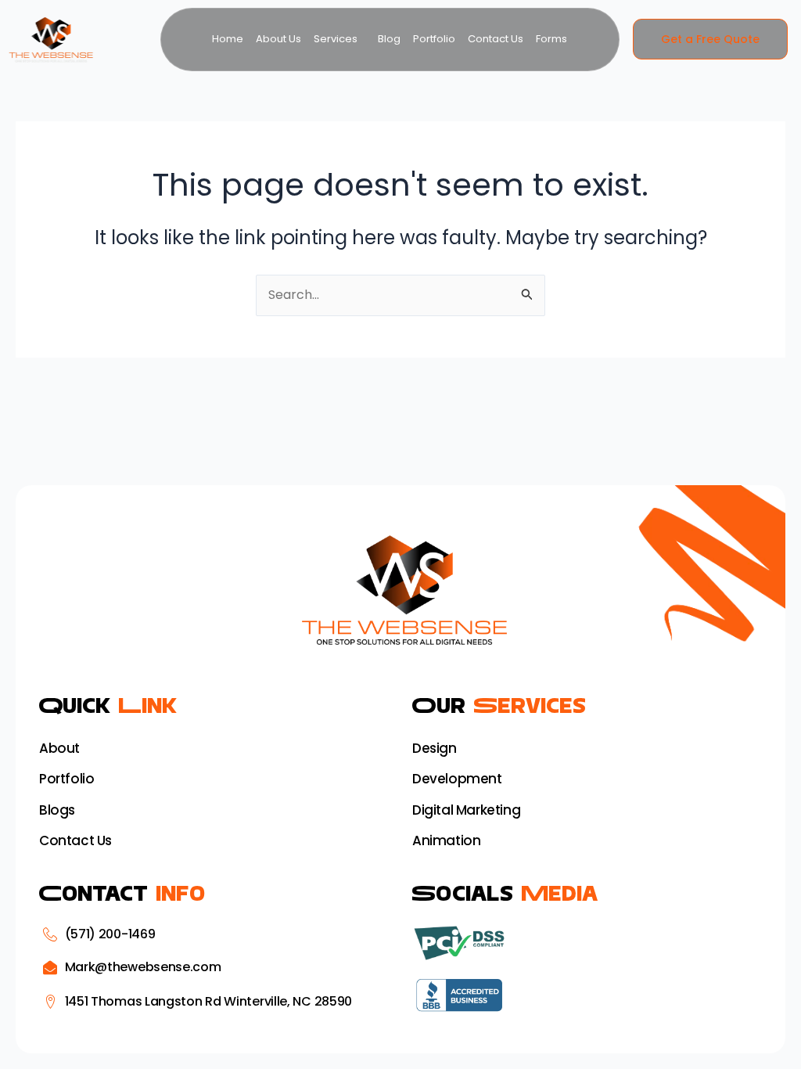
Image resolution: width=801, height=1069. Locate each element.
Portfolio (434, 38)
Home (227, 38)
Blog (389, 38)
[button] (339, 39)
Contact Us (495, 38)
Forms (551, 38)
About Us (278, 38)
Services (335, 38)
